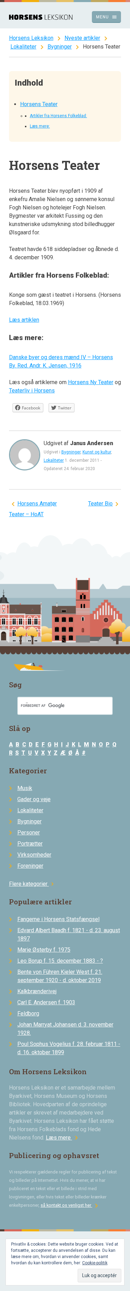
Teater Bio (100, 503)
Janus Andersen (91, 443)
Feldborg (28, 1013)
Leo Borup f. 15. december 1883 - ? (60, 961)
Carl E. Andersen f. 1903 (46, 1002)
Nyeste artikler (82, 38)
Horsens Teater (39, 104)
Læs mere (63, 1137)
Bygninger (59, 46)
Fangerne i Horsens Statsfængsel (58, 919)
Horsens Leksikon (31, 38)
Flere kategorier (32, 884)
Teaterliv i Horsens (32, 390)
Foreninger (30, 866)
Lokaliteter (23, 46)
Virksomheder (34, 854)
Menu (106, 17)
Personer (28, 832)
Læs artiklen (24, 320)
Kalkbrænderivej (37, 991)
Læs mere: (40, 126)
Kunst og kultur (97, 452)
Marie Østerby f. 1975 (43, 949)
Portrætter (30, 843)
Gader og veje (34, 799)
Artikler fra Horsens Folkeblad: (58, 115)
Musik (24, 788)
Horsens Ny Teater (90, 382)
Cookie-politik (94, 1262)
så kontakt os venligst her (71, 1205)
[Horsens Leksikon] (40, 18)
